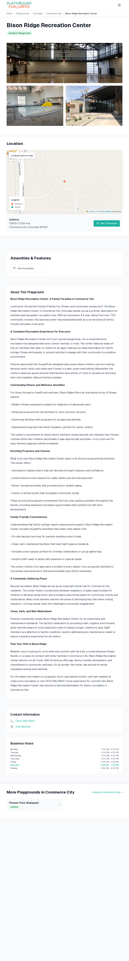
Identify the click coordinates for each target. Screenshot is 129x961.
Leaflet (91, 211)
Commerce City (54, 13)
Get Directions (109, 223)
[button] (64, 181)
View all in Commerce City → (107, 792)
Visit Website (22, 726)
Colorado (37, 13)
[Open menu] (119, 5)
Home (9, 13)
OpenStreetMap (104, 211)
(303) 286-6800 (25, 720)
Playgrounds (22, 13)
